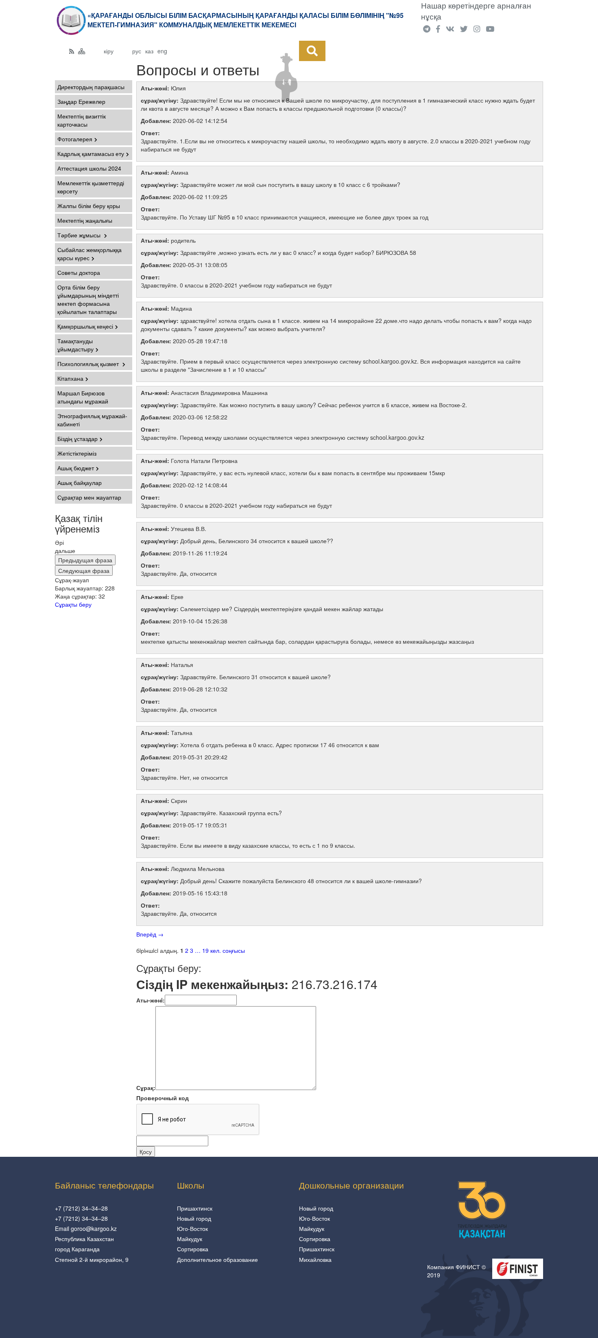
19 (205, 950)
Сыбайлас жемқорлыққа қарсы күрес (89, 254)
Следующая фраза (83, 570)
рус (136, 51)
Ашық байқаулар (79, 482)
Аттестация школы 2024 (89, 168)
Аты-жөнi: (150, 1000)
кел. (215, 950)
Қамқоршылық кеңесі (85, 326)
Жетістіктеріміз (76, 453)
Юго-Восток (192, 1228)
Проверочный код (162, 1098)
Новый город (194, 1218)
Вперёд (150, 934)
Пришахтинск (194, 1208)
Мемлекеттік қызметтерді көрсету (90, 187)
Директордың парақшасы (90, 87)
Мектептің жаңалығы (84, 220)
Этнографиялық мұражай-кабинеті (92, 420)
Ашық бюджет (75, 468)
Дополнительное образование (217, 1259)
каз (149, 51)
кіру (108, 51)
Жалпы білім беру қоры (88, 206)
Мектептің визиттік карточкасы (81, 120)
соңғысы (234, 950)
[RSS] (71, 51)
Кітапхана (70, 378)
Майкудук (189, 1239)
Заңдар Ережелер (81, 101)
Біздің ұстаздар (77, 438)
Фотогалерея (74, 139)
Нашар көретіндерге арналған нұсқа (476, 11)
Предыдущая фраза (85, 560)
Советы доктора (78, 272)
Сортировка (192, 1249)
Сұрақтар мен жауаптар (89, 497)
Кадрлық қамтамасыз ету (90, 153)
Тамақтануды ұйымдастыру (75, 345)
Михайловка (315, 1259)
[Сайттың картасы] (81, 51)
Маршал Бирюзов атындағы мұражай (82, 397)
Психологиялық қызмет (88, 364)
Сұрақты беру (73, 604)
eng (162, 51)
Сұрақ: (145, 1088)
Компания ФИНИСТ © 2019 (456, 1271)
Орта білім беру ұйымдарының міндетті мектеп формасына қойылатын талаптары (88, 299)
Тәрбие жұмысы (79, 235)
